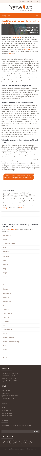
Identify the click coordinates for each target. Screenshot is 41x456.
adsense (6, 256)
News (5, 239)
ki (3, 305)
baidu (5, 261)
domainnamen (8, 281)
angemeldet (12, 229)
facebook (6, 285)
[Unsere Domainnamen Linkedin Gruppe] (15, 442)
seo (4, 325)
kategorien (7, 301)
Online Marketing (9, 243)
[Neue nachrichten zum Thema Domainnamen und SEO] (31, 442)
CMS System (5, 391)
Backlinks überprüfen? (8, 398)
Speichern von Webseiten (9, 396)
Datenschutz (7, 452)
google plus (7, 293)
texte (5, 350)
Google (5, 289)
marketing (6, 309)
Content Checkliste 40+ (8, 376)
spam (5, 333)
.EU (28, 1)
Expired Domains (6, 416)
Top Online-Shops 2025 (9, 381)
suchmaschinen (8, 338)
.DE (31, 1)
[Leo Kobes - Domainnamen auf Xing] (4, 442)
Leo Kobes (19, 206)
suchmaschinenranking (11, 342)
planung (6, 317)
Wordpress (6, 251)
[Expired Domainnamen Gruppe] (9, 442)
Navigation (6, 15)
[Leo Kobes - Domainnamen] (20, 442)
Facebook (27, 49)
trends (5, 354)
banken (5, 265)
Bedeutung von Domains (9, 373)
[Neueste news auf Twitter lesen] (25, 442)
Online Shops (5, 393)
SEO (4, 247)
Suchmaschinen (6, 410)
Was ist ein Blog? (6, 413)
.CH (34, 1)
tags (4, 346)
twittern (11, 53)
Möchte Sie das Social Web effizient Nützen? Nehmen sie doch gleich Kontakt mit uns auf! (18, 177)
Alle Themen (5, 408)
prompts (6, 321)
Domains (22, 1)
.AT (38, 1)
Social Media (16, 37)
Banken (20, 454)
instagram (6, 297)
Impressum (15, 452)
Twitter (21, 208)
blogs (5, 273)
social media (7, 329)
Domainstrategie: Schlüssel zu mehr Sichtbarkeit (16, 425)
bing (4, 269)
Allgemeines (7, 235)
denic (5, 277)
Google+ (6, 208)
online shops (7, 313)
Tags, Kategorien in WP (9, 378)
